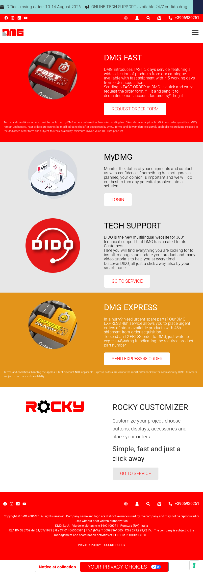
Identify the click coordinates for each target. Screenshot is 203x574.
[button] (148, 18)
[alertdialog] (101, 7)
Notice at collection (57, 566)
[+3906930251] (170, 18)
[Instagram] (12, 18)
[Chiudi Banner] (198, 7)
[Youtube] (25, 18)
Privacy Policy (89, 545)
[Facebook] (6, 18)
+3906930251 (187, 17)
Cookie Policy (114, 545)
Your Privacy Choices (117, 567)
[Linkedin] (19, 18)
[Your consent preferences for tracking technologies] (194, 565)
